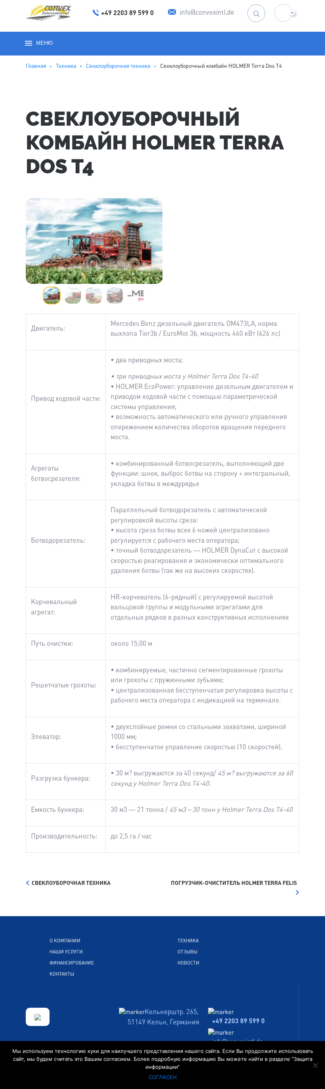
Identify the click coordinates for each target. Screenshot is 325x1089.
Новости (188, 963)
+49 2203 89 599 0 (238, 1020)
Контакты (62, 974)
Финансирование (72, 963)
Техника (188, 941)
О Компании (65, 941)
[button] (283, 13)
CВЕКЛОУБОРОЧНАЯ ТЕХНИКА (70, 883)
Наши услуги (66, 952)
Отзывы (187, 952)
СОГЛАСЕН (163, 1077)
